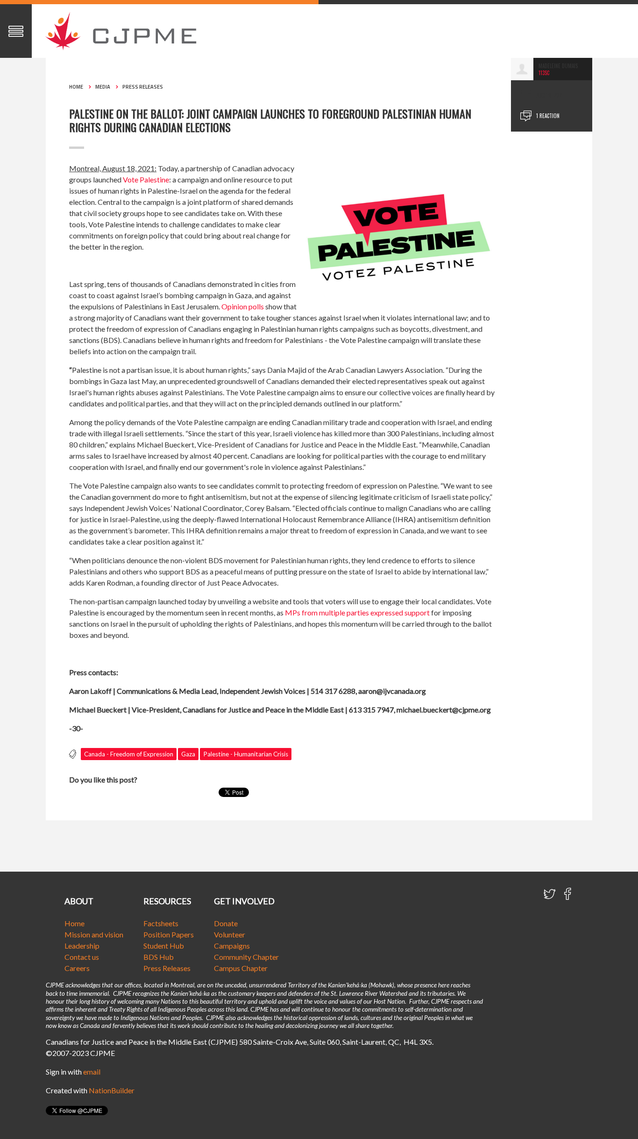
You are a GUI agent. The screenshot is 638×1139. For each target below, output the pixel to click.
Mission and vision (93, 934)
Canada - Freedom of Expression (128, 754)
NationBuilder (112, 1090)
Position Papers (168, 934)
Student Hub (163, 945)
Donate (226, 923)
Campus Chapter (241, 968)
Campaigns (232, 945)
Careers (77, 968)
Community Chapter (246, 956)
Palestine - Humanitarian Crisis (245, 754)
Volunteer (229, 934)
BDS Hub (158, 956)
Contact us (81, 956)
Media (102, 87)
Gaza (188, 754)
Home (76, 87)
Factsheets (160, 923)
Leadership (81, 945)
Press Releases (142, 87)
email (91, 1071)
